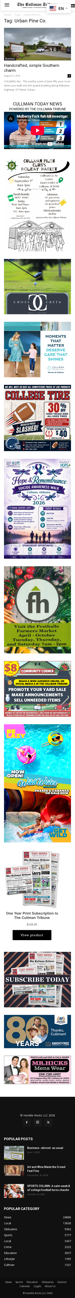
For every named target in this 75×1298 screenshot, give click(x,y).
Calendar (25, 1286)
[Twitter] (48, 1123)
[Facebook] (27, 1123)
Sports (19, 1282)
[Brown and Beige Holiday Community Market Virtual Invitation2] (37, 204)
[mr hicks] (37, 1069)
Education (32, 1282)
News (8, 1282)
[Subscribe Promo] (37, 979)
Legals (37, 1286)
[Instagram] (38, 1122)
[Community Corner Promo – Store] (37, 688)
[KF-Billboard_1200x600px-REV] (37, 1031)
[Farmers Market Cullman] (37, 609)
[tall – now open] (37, 783)
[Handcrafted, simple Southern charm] (37, 44)
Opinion (62, 1282)
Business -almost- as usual (45, 1148)
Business (10, 58)
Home (7, 14)
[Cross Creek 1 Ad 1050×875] (37, 286)
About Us (50, 1286)
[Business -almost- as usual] (14, 1153)
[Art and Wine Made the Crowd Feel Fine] (14, 1170)
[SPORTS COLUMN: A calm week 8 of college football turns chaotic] (14, 1191)
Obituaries (48, 1282)
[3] (37, 349)
